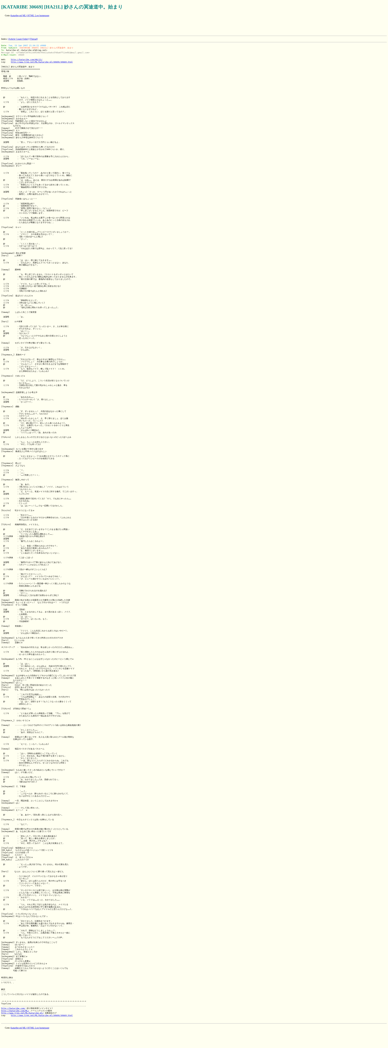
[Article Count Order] (18, 39)
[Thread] (33, 39)
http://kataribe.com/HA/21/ (26, 59)
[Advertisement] (56, 26)
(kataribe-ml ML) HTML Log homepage (29, 15)
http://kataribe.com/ (13, 1008)
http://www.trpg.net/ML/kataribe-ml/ (22, 1013)
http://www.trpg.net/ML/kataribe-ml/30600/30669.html (42, 62)
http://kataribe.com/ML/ (15, 1011)
